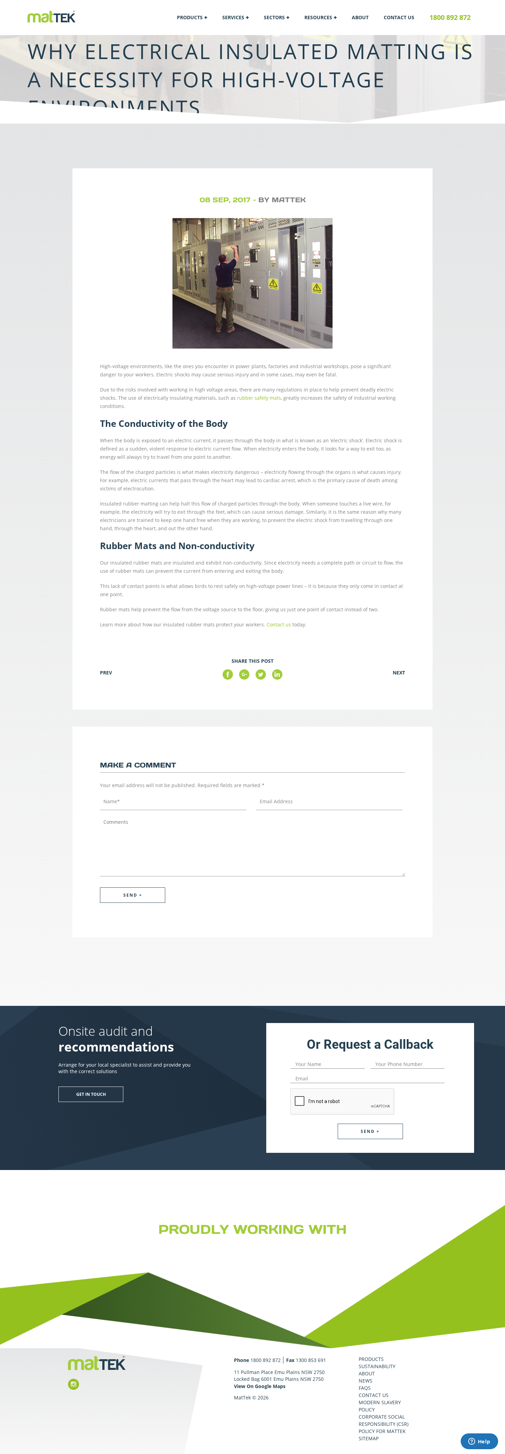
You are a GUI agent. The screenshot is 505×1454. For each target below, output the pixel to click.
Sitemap (369, 1438)
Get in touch (91, 1094)
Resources (318, 17)
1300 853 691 (311, 1360)
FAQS (365, 1388)
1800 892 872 (450, 17)
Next (399, 672)
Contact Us (399, 17)
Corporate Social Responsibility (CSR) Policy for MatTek (383, 1423)
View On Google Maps (259, 1386)
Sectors (274, 17)
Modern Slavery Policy (380, 1406)
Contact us (279, 624)
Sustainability (377, 1366)
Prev (106, 672)
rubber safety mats (259, 398)
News (365, 1380)
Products (190, 17)
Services (233, 17)
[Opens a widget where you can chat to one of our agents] (479, 1442)
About (360, 17)
